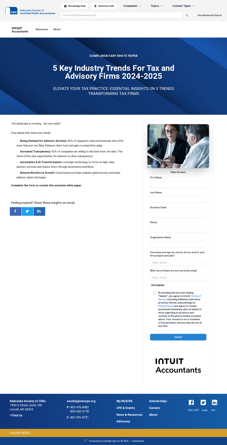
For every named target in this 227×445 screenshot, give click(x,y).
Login (205, 410)
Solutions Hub (106, 6)
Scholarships (158, 401)
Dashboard (138, 441)
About (153, 414)
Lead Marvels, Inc (111, 441)
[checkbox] (194, 15)
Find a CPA (193, 410)
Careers (154, 408)
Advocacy (123, 421)
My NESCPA (124, 401)
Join (213, 410)
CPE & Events (125, 408)
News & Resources (129, 414)
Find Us (17, 415)
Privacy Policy (165, 306)
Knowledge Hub (76, 6)
